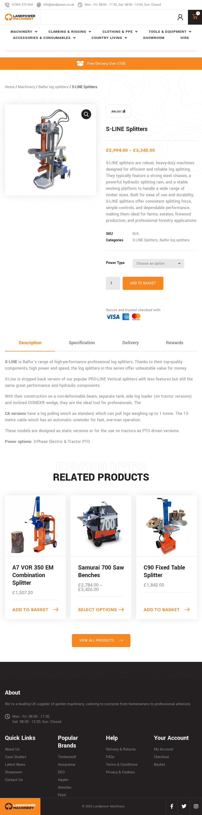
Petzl (62, 795)
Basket (159, 764)
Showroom (13, 772)
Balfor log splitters (53, 87)
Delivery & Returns (121, 749)
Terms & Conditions (122, 764)
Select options (97, 609)
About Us (12, 749)
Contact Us (14, 779)
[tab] (30, 343)
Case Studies (15, 757)
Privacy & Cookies (120, 772)
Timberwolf (67, 757)
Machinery (26, 87)
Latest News (15, 764)
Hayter (63, 779)
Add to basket (143, 283)
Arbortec (65, 787)
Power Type (115, 262)
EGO (61, 772)
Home (10, 87)
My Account (163, 749)
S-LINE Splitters (145, 240)
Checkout (161, 757)
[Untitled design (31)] (50, 150)
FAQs (110, 757)
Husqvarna (66, 764)
